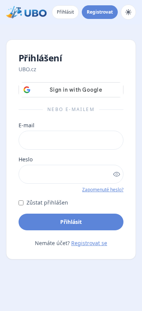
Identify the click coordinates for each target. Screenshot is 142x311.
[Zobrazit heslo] (116, 174)
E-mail (26, 125)
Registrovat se (89, 243)
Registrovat (100, 12)
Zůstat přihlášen (47, 202)
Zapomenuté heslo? (102, 189)
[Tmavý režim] (128, 12)
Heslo (26, 159)
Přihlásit (65, 12)
